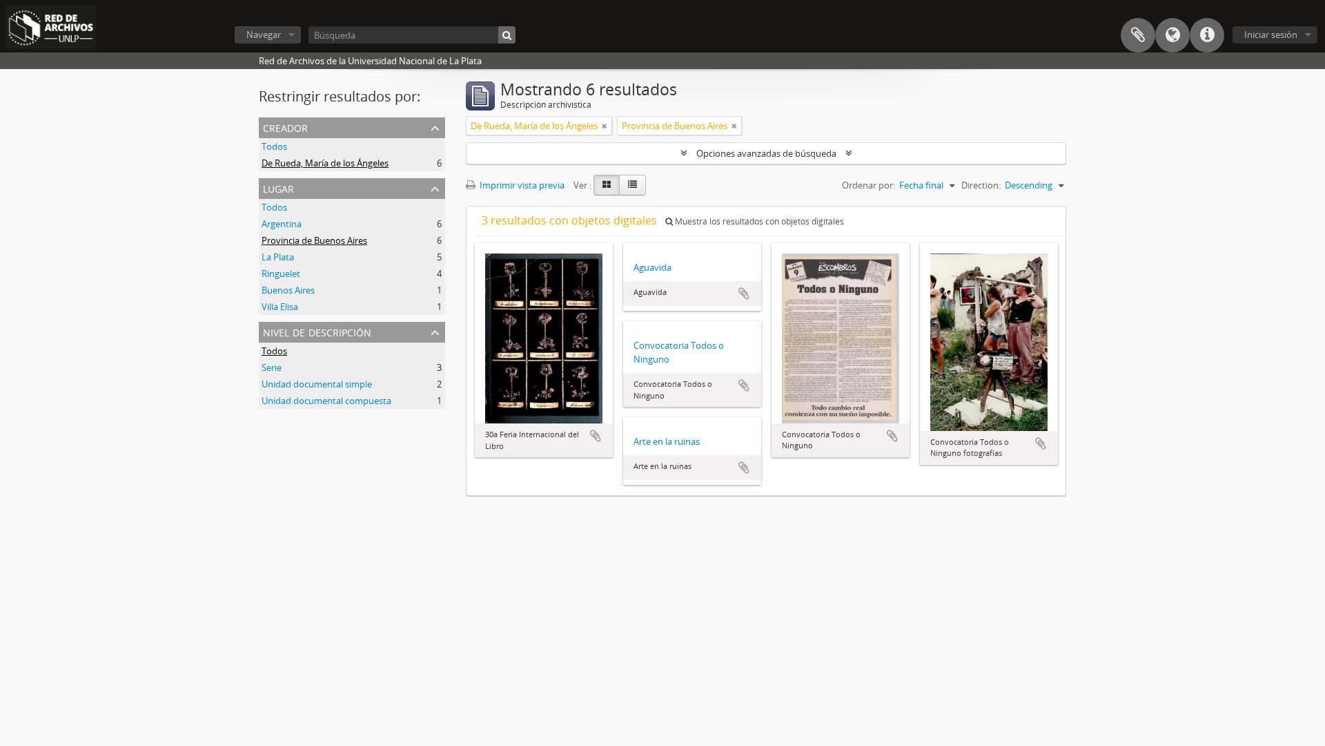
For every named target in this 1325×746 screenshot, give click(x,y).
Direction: (981, 185)
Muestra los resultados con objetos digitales (758, 221)
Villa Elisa (280, 306)
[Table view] (632, 185)
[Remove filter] (604, 126)
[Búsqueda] (507, 35)
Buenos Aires (288, 290)
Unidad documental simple (317, 384)
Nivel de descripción (317, 331)
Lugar (278, 187)
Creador (285, 126)
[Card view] (606, 185)
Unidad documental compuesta (326, 400)
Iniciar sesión (1270, 34)
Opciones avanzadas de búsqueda (766, 153)
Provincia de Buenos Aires (314, 240)
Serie (272, 367)
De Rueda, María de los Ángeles (325, 163)
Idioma (1172, 35)
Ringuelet (281, 273)
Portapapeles (1138, 35)
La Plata (278, 257)
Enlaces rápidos (1207, 35)
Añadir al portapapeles (595, 436)
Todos (274, 146)
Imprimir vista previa (521, 185)
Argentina (282, 224)
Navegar (263, 34)
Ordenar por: (868, 185)
